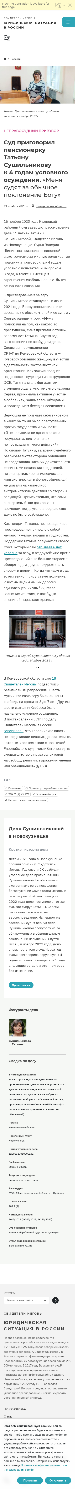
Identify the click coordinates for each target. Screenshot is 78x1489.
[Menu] (68, 22)
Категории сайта (20, 1300)
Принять (30, 1480)
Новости (16, 58)
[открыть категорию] (55, 1300)
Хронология (21, 985)
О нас (8, 1416)
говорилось (13, 731)
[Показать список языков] (60, 5)
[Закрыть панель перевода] (70, 5)
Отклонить (58, 1480)
